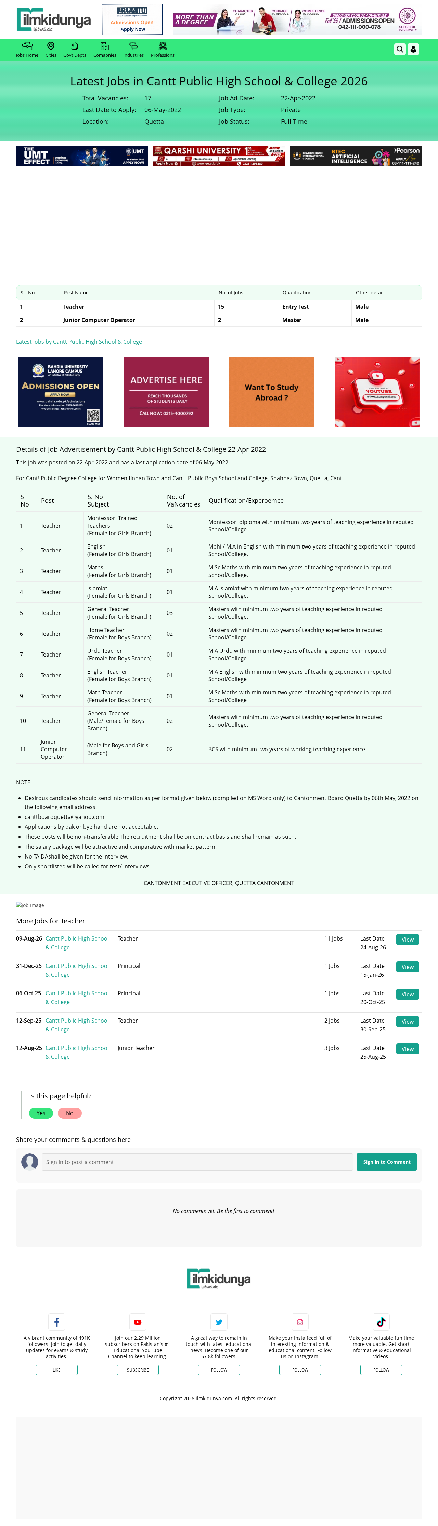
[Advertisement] (219, 219)
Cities (51, 55)
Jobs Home (27, 55)
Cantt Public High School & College (77, 943)
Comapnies (104, 55)
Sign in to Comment (387, 1162)
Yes (41, 1113)
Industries (133, 55)
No (70, 1113)
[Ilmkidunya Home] (53, 19)
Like (57, 1370)
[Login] (413, 49)
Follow (219, 1370)
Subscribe (138, 1370)
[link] (132, 19)
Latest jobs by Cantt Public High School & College (79, 342)
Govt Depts (74, 55)
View (408, 939)
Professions (163, 55)
